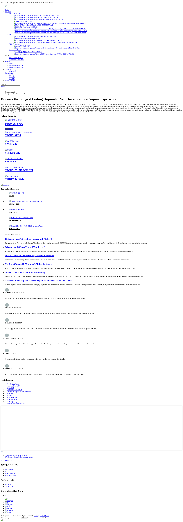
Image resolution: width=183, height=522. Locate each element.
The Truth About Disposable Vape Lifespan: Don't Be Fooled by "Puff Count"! (39, 280)
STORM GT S (13, 135)
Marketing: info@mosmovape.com (16, 455)
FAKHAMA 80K (14, 124)
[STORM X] (17, 209)
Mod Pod (10, 395)
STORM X (13, 212)
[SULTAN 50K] (9, 150)
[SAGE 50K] (12, 141)
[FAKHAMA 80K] (13, 120)
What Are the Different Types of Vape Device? (25, 247)
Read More (9, 129)
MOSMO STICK (15, 220)
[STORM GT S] (19, 132)
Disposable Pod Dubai (14, 390)
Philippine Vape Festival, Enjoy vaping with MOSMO (28, 239)
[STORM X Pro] (26, 226)
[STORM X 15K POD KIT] (14, 167)
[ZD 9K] (16, 193)
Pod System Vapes (13, 384)
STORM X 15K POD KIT (19, 170)
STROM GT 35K (14, 179)
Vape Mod (10, 388)
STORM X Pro (14, 229)
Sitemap (36, 516)
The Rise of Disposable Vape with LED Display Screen (28, 264)
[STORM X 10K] (26, 201)
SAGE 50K (11, 144)
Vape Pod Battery (12, 399)
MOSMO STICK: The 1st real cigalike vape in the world (29, 256)
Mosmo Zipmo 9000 (13, 386)
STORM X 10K (14, 204)
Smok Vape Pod (12, 397)
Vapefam (10, 393)
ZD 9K (11, 196)
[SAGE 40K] (14, 159)
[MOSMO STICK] (21, 218)
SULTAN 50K (12, 153)
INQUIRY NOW (6, 461)
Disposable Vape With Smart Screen (19, 392)
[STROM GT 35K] (11, 176)
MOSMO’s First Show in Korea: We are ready (25, 272)
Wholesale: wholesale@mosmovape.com (19, 457)
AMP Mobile (44, 516)
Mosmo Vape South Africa (15, 403)
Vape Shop (10, 401)
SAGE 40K (11, 161)
